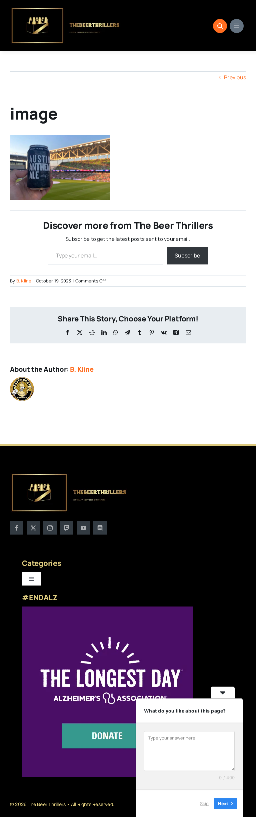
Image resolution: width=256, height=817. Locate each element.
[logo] (66, 9)
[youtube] (83, 528)
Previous (235, 77)
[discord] (100, 528)
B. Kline (24, 281)
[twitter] (33, 528)
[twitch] (66, 528)
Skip (204, 803)
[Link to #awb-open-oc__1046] (220, 26)
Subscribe (187, 255)
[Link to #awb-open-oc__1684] (237, 26)
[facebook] (16, 528)
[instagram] (50, 528)
